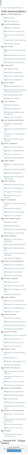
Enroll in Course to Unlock (14, 450)
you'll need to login (20, 448)
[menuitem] (1, 3)
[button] (1, 1)
